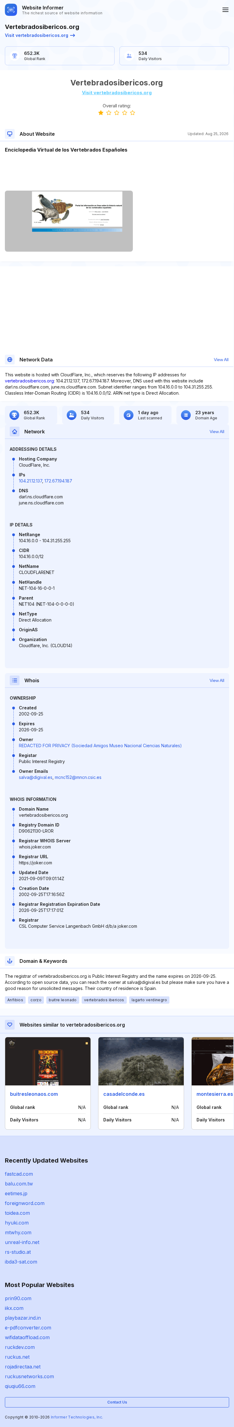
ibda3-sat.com (21, 1262)
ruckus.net (17, 1357)
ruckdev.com (20, 1347)
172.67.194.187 (58, 480)
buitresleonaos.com (34, 1094)
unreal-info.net (22, 1242)
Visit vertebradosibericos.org (36, 35)
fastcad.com (19, 1174)
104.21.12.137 (30, 480)
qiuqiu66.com (20, 1386)
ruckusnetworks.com (29, 1376)
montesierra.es (215, 1094)
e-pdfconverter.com (28, 1328)
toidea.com (17, 1213)
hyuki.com (17, 1223)
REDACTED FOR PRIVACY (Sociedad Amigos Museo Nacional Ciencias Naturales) (100, 745)
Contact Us (117, 1402)
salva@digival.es (35, 777)
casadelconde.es (124, 1094)
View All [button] (221, 359)
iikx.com (14, 1308)
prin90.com (18, 1298)
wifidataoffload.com (27, 1337)
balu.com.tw (19, 1184)
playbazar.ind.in (23, 1318)
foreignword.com (24, 1203)
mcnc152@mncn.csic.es (78, 777)
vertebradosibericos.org (29, 380)
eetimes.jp (16, 1193)
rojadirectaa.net (23, 1367)
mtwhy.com (18, 1232)
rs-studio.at (18, 1252)
